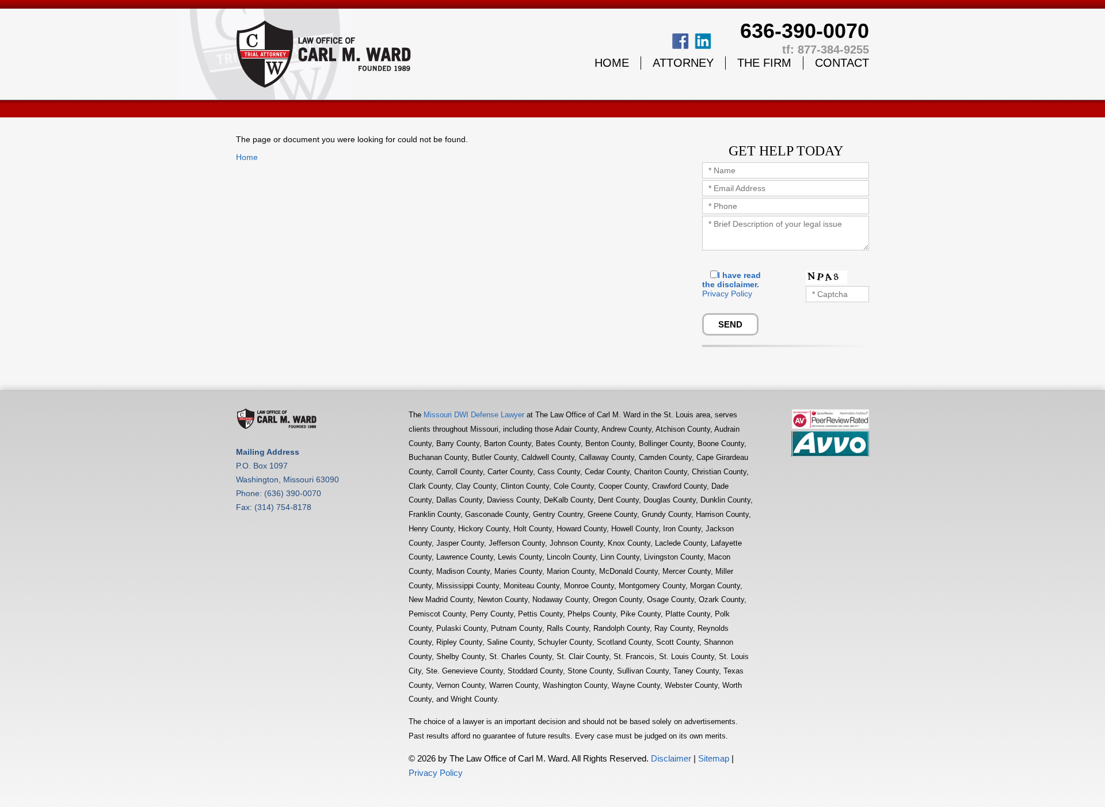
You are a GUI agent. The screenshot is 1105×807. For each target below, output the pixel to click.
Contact (842, 62)
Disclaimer (671, 758)
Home (612, 62)
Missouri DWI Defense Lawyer (474, 414)
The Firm (764, 62)
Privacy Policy (727, 293)
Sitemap (713, 758)
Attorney (683, 62)
